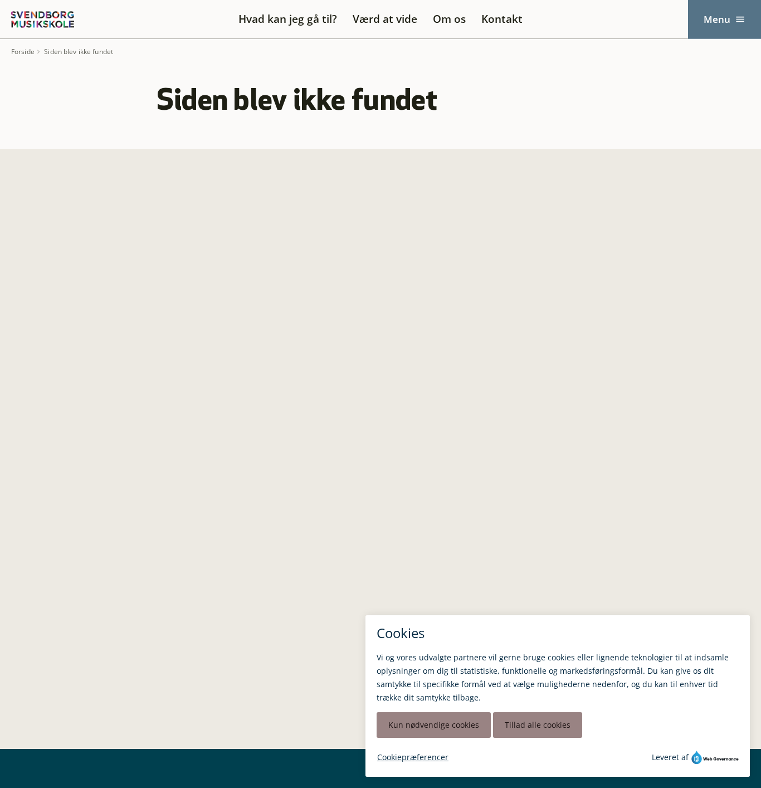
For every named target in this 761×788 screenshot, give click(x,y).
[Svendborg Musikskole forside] (42, 19)
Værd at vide (385, 19)
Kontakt (502, 19)
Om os (449, 19)
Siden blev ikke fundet (78, 51)
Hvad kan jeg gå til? (287, 19)
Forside (23, 51)
